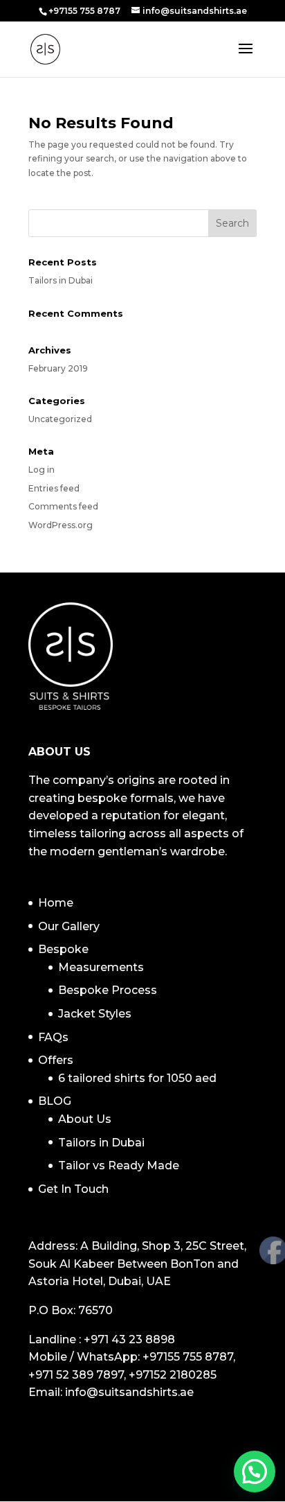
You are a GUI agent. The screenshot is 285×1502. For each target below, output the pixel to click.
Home (55, 902)
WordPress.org (60, 525)
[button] (254, 1471)
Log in (41, 469)
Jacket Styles (94, 1013)
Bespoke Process (107, 990)
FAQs (53, 1037)
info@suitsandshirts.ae (129, 1392)
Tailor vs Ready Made (118, 1165)
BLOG (54, 1101)
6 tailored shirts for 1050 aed (137, 1078)
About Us (84, 1119)
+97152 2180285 (173, 1374)
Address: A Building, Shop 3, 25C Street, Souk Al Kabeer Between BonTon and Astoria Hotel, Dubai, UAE (137, 1263)
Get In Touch (73, 1189)
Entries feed (54, 488)
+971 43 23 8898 (129, 1339)
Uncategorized (60, 419)
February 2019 (58, 368)
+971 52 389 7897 (76, 1374)
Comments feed (63, 506)
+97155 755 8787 (187, 1356)
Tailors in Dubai (60, 280)
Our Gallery (69, 926)
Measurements (101, 967)
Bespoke (63, 949)
